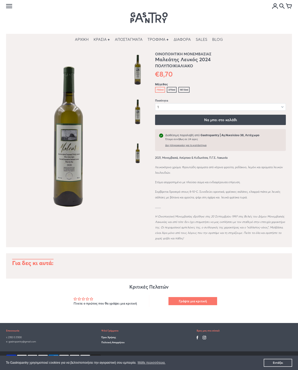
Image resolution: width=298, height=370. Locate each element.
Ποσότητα (161, 100)
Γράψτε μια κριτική (193, 301)
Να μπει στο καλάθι (220, 120)
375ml (171, 89)
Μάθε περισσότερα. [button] (151, 362)
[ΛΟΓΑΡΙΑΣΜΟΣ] (275, 6)
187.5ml (184, 89)
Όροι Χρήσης (108, 337)
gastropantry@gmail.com (22, 341)
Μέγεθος (161, 84)
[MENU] (9, 6)
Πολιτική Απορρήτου (113, 342)
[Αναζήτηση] (282, 6)
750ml (160, 89)
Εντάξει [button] (278, 363)
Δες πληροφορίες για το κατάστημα (186, 145)
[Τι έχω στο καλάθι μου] (289, 6)
